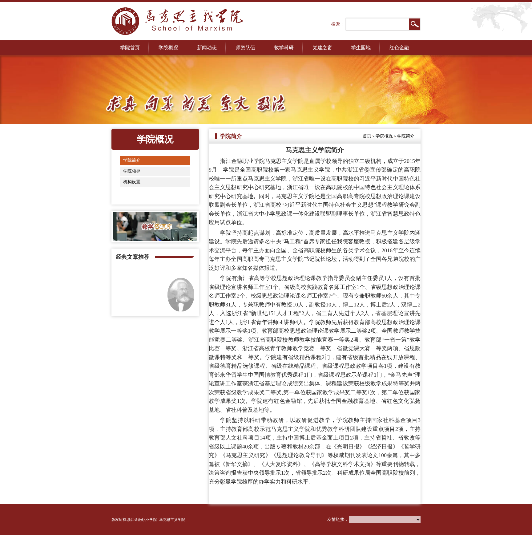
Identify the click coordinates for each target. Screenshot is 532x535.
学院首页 (130, 47)
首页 (367, 136)
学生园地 (361, 47)
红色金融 (399, 47)
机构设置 (131, 182)
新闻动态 (207, 47)
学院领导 (131, 171)
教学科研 (284, 47)
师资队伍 (245, 47)
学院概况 (168, 47)
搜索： (337, 24)
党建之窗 (322, 47)
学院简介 (131, 160)
